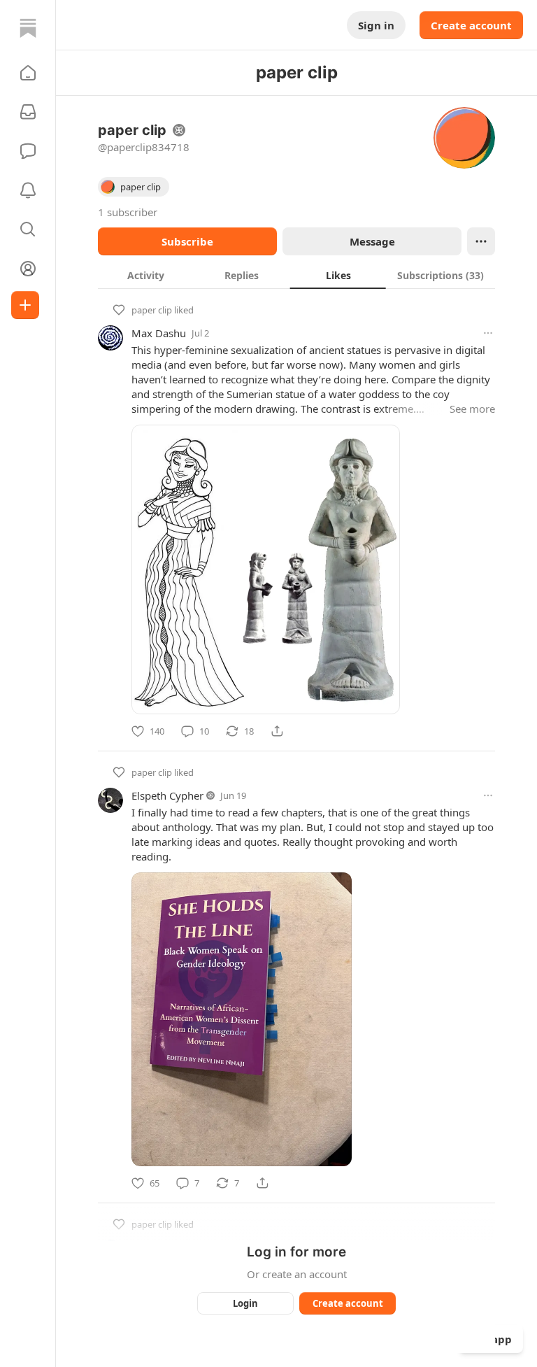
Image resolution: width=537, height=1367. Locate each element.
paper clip (151, 310)
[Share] (277, 731)
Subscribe (187, 241)
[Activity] (28, 190)
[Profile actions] (481, 241)
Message (372, 241)
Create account (471, 25)
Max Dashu (158, 333)
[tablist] (296, 275)
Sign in (376, 25)
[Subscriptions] (28, 112)
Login (245, 1303)
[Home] (28, 28)
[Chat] (28, 151)
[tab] (146, 275)
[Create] (25, 305)
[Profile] (28, 268)
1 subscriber (127, 212)
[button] (28, 73)
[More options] (488, 333)
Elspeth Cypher (167, 795)
